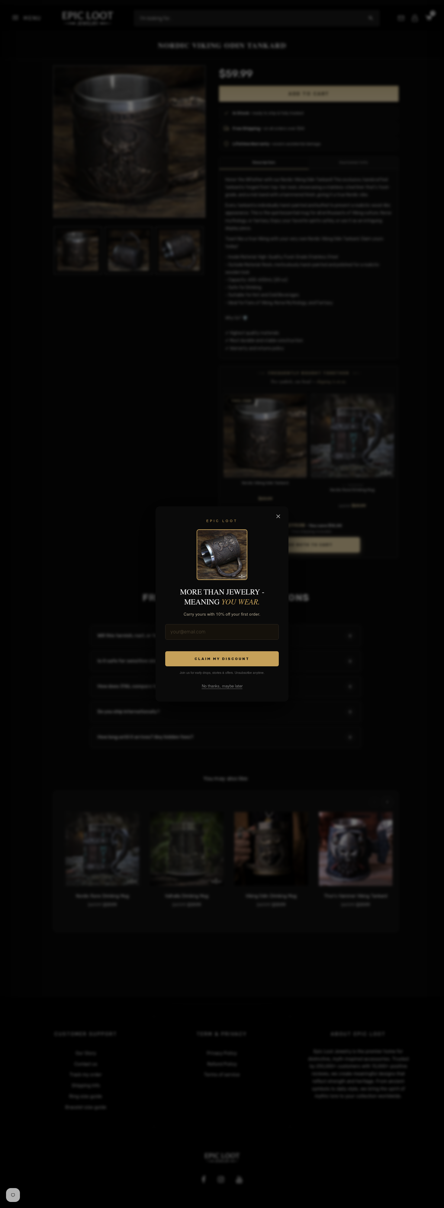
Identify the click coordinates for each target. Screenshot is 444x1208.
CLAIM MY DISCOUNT (222, 658)
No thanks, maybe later (222, 686)
